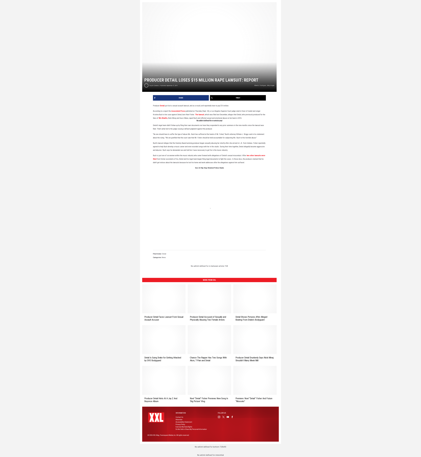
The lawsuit (199, 114)
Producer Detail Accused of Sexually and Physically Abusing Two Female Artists (208, 318)
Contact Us (179, 417)
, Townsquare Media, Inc (167, 435)
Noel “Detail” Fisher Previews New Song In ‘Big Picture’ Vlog (209, 400)
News (164, 257)
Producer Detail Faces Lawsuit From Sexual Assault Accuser (163, 318)
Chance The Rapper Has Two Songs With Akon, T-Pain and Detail (208, 359)
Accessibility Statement (184, 422)
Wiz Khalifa (163, 118)
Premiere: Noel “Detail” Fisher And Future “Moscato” (253, 400)
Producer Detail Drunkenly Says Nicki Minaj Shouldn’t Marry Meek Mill (254, 359)
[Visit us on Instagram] (220, 417)
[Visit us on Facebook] (233, 417)
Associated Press (178, 111)
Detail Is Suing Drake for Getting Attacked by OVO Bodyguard (162, 359)
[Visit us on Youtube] (229, 417)
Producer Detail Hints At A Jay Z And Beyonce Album (160, 400)
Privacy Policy (180, 424)
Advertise (179, 419)
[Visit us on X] (224, 417)
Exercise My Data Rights (184, 427)
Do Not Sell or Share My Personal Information (191, 429)
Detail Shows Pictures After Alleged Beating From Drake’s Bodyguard (251, 318)
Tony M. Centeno (154, 85)
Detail (162, 106)
